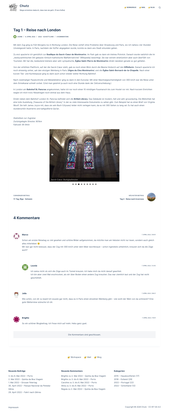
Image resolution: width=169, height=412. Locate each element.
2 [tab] (76, 184)
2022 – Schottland (122, 385)
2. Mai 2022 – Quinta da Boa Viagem (25, 379)
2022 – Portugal (121, 382)
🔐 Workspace (130, 7)
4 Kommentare (63, 37)
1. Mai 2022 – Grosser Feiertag (22, 382)
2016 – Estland (121, 379)
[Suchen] (160, 7)
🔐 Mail (142, 7)
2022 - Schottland (46, 37)
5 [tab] (84, 184)
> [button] (116, 155)
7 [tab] (90, 184)
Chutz (24, 6)
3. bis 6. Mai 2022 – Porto (20, 376)
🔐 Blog (151, 7)
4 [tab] (81, 184)
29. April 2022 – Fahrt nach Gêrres (24, 392)
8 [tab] (93, 184)
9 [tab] (96, 184)
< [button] (52, 155)
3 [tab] (78, 184)
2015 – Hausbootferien (124, 376)
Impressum (13, 407)
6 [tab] (87, 184)
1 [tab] (73, 184)
